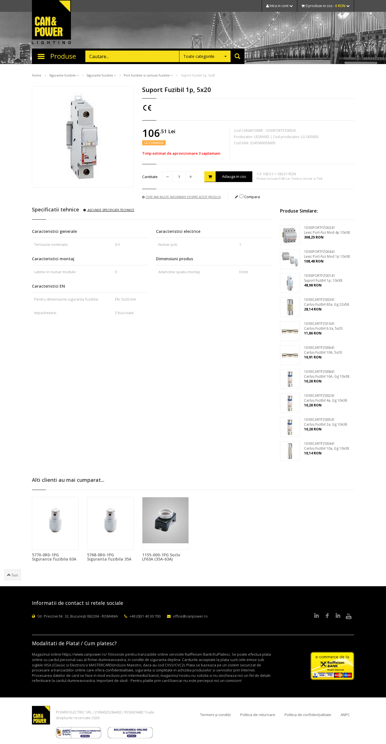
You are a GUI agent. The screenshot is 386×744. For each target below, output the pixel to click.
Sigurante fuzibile (63, 75)
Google (337, 616)
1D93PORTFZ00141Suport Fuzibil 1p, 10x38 (323, 278)
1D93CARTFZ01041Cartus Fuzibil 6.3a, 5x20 (323, 326)
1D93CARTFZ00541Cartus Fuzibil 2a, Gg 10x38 (325, 422)
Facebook (327, 616)
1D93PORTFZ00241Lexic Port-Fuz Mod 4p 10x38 (327, 230)
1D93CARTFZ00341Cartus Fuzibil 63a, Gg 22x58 (326, 302)
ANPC (345, 714)
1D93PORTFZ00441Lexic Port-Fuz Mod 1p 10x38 (327, 254)
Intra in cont (279, 5)
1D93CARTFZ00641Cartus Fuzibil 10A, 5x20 (323, 350)
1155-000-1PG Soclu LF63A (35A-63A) (161, 557)
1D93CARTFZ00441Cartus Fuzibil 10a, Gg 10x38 (326, 446)
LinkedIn (316, 616)
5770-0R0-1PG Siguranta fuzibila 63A (54, 557)
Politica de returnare (257, 714)
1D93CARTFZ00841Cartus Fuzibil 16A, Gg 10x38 (326, 374)
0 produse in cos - (325, 5)
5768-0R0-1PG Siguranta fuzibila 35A (109, 557)
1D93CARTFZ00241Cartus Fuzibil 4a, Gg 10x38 (325, 398)
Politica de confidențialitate (308, 714)
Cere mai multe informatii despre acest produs (183, 197)
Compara (251, 196)
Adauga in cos (234, 176)
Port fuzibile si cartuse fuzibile (147, 75)
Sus (14, 574)
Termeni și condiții (215, 714)
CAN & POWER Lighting (51, 22)
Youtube (348, 616)
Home (36, 75)
